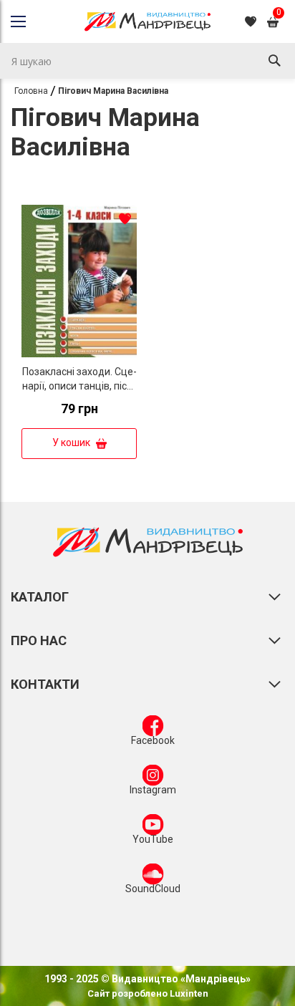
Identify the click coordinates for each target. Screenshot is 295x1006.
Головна (31, 91)
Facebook (153, 740)
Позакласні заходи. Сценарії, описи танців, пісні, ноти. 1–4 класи (79, 386)
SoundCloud (152, 888)
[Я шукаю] (274, 60)
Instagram (153, 789)
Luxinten (188, 993)
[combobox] (147, 60)
